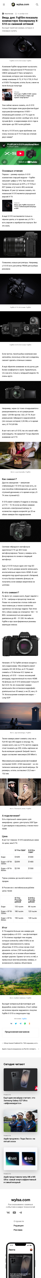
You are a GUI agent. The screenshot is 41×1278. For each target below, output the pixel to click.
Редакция (18, 1225)
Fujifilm (24, 1018)
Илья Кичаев (9, 14)
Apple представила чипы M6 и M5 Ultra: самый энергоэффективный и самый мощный (20, 1179)
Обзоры (16, 92)
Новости (16, 203)
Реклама (18, 1230)
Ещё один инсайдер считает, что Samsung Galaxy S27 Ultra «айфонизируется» (19, 1100)
